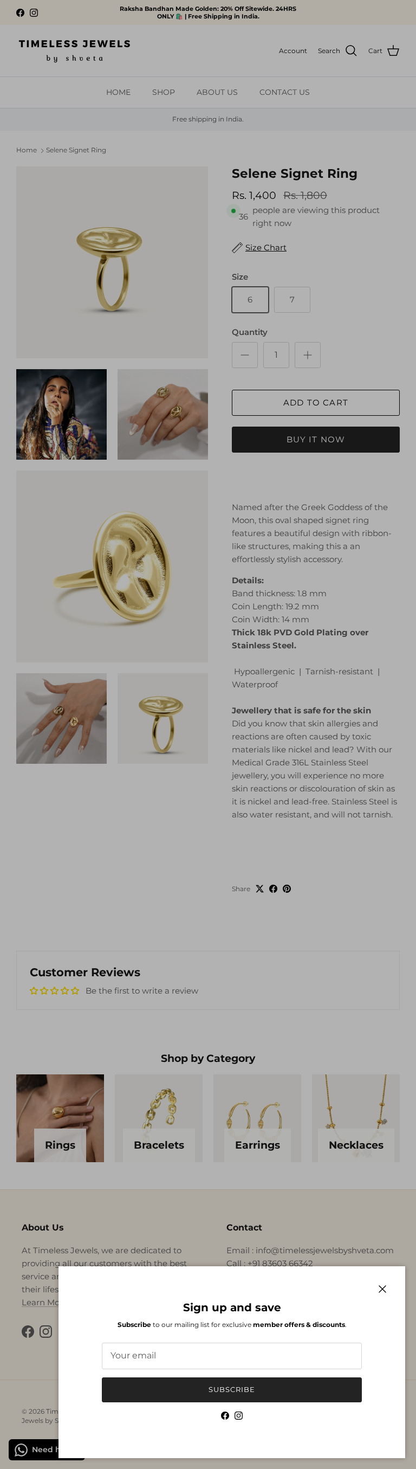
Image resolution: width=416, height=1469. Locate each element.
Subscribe (232, 1389)
